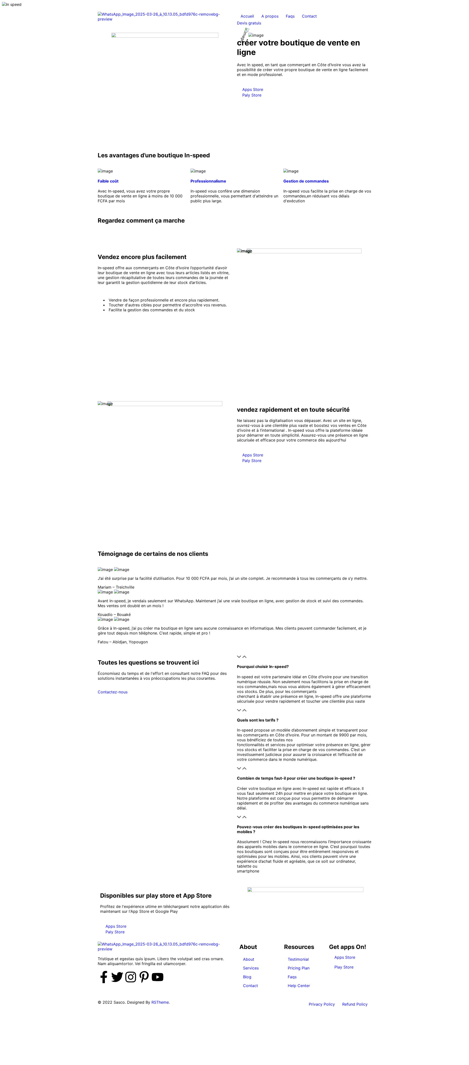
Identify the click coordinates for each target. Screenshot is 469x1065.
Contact (309, 16)
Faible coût (108, 181)
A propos (269, 16)
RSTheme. (160, 1002)
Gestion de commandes (306, 181)
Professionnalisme (208, 181)
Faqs (290, 16)
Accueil (247, 16)
